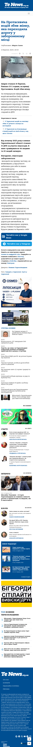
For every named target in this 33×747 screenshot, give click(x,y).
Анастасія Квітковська (18, 439)
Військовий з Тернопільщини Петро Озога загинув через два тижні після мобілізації (22, 397)
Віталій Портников (16, 538)
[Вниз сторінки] (29, 743)
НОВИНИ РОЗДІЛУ (26, 577)
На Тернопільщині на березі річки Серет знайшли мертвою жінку (16, 631)
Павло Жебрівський (16, 517)
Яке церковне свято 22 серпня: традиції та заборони (15, 370)
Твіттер (21, 256)
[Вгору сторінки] (29, 739)
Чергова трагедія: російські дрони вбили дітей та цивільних (15, 363)
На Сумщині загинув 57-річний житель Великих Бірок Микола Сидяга (22, 333)
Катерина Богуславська (18, 465)
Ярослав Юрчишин (16, 529)
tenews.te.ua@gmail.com (10, 254)
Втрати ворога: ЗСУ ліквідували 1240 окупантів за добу (13, 342)
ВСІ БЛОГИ (28, 507)
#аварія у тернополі (13, 272)
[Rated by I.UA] (26, 743)
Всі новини (27, 405)
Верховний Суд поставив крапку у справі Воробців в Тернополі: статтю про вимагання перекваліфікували (17, 655)
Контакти (6, 683)
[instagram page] (30, 736)
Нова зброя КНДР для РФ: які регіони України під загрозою (16, 357)
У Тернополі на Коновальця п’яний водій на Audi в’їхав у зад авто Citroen (15, 131)
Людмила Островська (17, 453)
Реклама (6, 689)
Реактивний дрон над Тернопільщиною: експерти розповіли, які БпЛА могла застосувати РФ (14, 391)
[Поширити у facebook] (19, 53)
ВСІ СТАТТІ (28, 428)
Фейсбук (13, 261)
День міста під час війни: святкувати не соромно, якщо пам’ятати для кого (16, 649)
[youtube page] (25, 736)
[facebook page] (19, 736)
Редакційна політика (11, 686)
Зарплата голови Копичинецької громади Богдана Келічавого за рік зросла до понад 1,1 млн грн (17, 638)
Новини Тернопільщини (18, 267)
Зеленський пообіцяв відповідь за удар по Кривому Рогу (15, 376)
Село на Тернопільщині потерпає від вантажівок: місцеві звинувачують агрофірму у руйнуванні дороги (15, 626)
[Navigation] (28, 13)
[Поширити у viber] (26, 53)
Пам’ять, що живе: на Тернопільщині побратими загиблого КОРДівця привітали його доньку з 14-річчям (14, 349)
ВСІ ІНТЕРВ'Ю (27, 473)
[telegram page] (27, 736)
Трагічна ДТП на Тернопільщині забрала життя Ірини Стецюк (16, 643)
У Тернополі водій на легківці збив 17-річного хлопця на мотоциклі (15, 124)
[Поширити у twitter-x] (23, 53)
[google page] (16, 736)
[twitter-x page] (22, 736)
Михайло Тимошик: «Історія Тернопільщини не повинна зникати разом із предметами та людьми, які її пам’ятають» (16, 497)
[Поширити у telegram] (30, 53)
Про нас (6, 680)
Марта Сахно (17, 45)
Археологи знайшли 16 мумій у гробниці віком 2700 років (14, 383)
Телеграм (10, 263)
